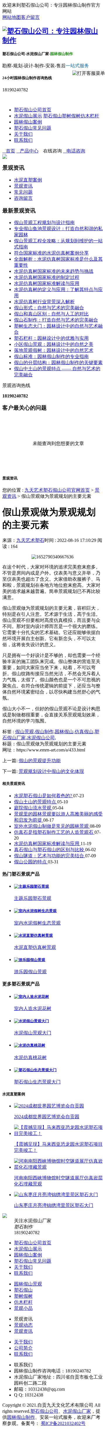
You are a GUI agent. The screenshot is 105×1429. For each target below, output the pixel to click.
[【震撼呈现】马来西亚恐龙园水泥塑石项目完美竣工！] (58, 1133)
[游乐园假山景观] (29, 960)
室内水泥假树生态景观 (37, 922)
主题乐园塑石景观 (32, 898)
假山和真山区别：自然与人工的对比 (51, 313)
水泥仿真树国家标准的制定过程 (46, 277)
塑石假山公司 (44, 1411)
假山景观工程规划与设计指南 (44, 222)
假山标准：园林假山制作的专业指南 (51, 356)
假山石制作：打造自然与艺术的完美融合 (56, 319)
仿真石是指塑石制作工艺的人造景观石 (54, 832)
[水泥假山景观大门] (31, 1021)
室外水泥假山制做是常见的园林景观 (52, 826)
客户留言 (30, 17)
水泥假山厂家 (77, 1411)
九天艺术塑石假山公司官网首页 (57, 490)
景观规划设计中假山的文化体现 (51, 771)
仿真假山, (84, 731)
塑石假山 (52, 115)
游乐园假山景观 (30, 971)
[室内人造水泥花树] (31, 996)
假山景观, (25, 731)
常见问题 (23, 192)
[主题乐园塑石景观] (31, 886)
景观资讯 (23, 186)
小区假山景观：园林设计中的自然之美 (53, 344)
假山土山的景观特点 (35, 801)
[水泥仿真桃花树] (29, 1045)
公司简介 (23, 1348)
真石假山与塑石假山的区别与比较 (49, 849)
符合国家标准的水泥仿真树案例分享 (51, 252)
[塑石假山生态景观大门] (35, 1070)
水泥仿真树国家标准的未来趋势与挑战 (53, 271)
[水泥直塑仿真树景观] (33, 935)
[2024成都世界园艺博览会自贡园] (49, 1105)
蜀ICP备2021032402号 (63, 1423)
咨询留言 (23, 198)
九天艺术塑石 (30, 540)
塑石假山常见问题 (32, 128)
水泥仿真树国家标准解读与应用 (46, 283)
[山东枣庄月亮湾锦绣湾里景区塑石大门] (56, 1194)
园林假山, (65, 731)
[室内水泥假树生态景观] (35, 911)
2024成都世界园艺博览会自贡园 (46, 1116)
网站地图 (11, 17)
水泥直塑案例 (28, 179)
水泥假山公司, (41, 737)
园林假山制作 (21, 1417)
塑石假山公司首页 (32, 109)
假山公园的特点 (31, 861)
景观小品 (23, 1308)
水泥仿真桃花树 (30, 1057)
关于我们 (23, 134)
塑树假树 (71, 115)
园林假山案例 (28, 121)
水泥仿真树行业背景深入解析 (44, 301)
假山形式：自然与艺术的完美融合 (49, 307)
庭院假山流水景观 (33, 807)
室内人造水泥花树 (32, 1008)
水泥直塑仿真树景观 (35, 947)
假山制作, (45, 731)
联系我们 (23, 140)
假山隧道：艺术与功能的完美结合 (49, 855)
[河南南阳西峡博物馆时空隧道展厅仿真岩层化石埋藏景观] (58, 1167)
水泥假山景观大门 (32, 1032)
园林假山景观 (28, 1283)
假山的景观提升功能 (40, 760)
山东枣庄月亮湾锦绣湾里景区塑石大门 (53, 1205)
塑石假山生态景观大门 (37, 1081)
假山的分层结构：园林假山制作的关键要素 (58, 362)
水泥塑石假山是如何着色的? (43, 795)
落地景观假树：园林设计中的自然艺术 (53, 350)
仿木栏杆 (89, 115)
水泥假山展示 (28, 115)
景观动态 (23, 1325)
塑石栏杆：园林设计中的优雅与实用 (51, 338)
